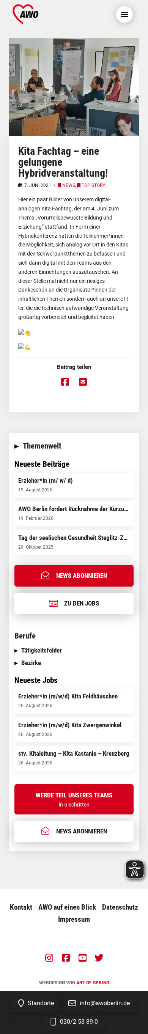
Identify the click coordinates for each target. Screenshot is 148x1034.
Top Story (93, 185)
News (68, 185)
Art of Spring (92, 982)
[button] (124, 14)
